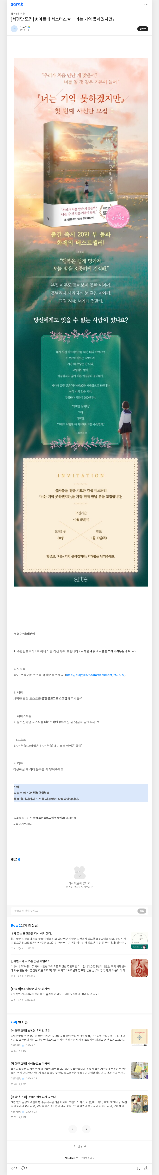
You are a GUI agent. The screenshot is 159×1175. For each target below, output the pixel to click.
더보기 (146, 4)
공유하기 (146, 1168)
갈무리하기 (139, 1168)
